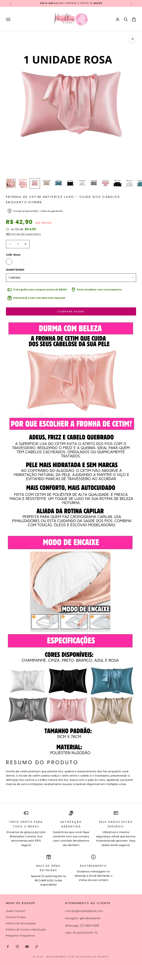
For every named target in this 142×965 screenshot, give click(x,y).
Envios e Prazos (16, 917)
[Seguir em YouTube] (27, 946)
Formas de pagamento (25, 234)
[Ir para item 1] (11, 183)
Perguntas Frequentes (20, 935)
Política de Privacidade (21, 923)
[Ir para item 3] (35, 183)
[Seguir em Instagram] (17, 946)
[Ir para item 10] (117, 183)
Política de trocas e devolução (26, 929)
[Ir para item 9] (106, 183)
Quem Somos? (16, 911)
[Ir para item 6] (70, 183)
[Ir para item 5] (58, 183)
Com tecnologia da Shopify (88, 956)
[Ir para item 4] (46, 183)
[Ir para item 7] (82, 183)
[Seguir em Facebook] (8, 946)
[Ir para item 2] (23, 183)
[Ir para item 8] (94, 183)
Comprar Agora (71, 311)
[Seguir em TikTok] (36, 946)
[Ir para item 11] (129, 183)
